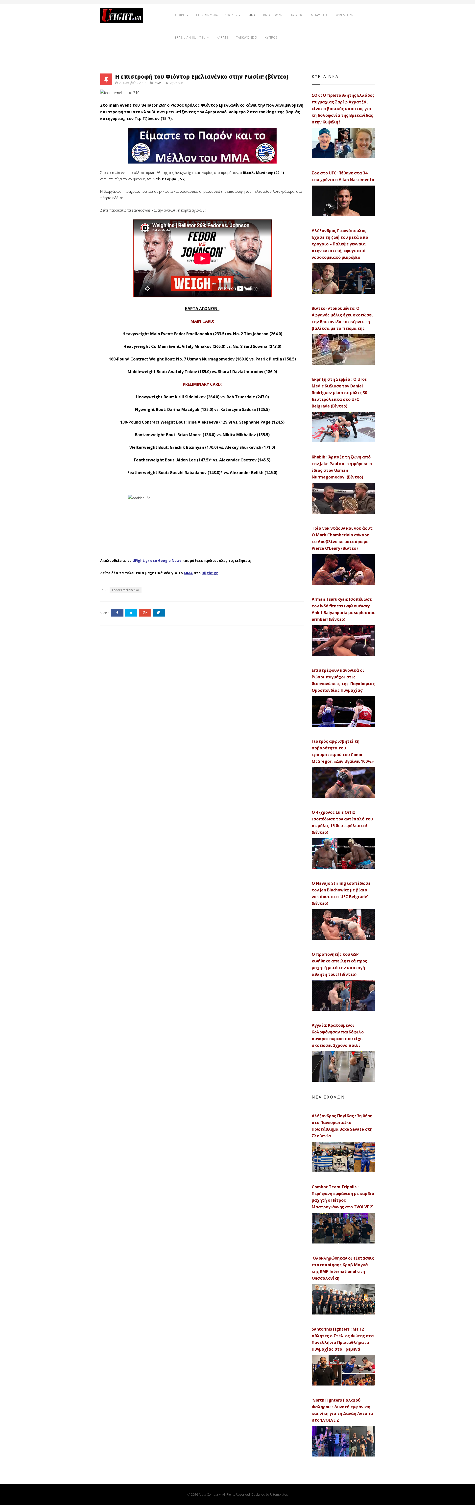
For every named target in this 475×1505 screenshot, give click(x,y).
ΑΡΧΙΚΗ (180, 15)
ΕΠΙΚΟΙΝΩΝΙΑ (207, 15)
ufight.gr (210, 573)
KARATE (222, 37)
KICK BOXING (273, 15)
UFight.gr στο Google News (157, 560)
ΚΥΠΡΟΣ (271, 37)
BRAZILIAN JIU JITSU (190, 37)
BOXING (297, 15)
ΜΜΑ (188, 573)
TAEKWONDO (246, 37)
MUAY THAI (320, 15)
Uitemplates (279, 1494)
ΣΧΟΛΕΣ (231, 15)
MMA (252, 15)
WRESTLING (345, 15)
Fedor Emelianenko (125, 590)
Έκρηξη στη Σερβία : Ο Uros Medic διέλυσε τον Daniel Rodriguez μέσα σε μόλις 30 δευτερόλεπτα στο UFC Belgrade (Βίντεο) (339, 393)
